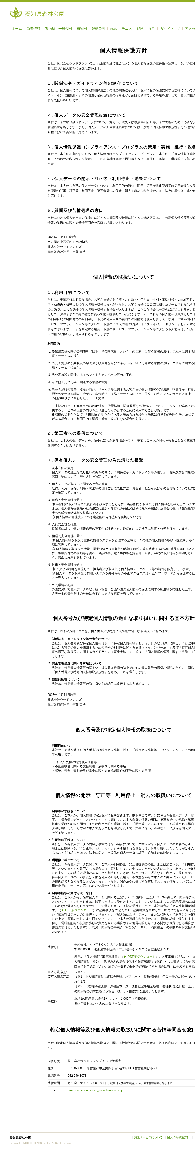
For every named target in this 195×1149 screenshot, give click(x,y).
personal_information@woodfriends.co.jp (95, 1090)
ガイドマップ (170, 28)
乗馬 (113, 28)
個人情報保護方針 (178, 1137)
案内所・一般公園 (58, 28)
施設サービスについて (148, 1137)
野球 (140, 28)
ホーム (17, 28)
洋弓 (151, 28)
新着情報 (33, 28)
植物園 (82, 28)
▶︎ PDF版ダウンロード (77, 910)
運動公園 (98, 28)
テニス (127, 28)
